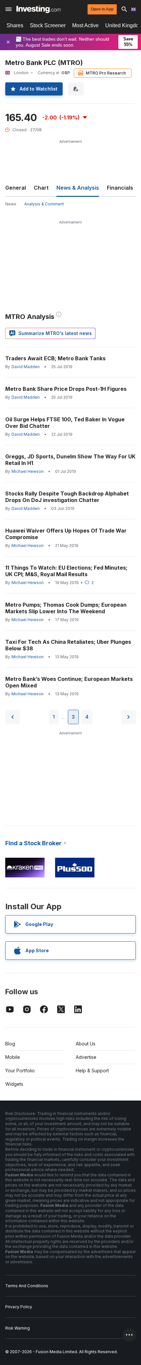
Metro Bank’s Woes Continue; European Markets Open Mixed (69, 682)
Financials (120, 187)
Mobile (12, 1057)
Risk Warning (17, 1328)
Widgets (14, 1084)
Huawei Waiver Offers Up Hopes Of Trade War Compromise (66, 533)
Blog (10, 1043)
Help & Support (92, 1070)
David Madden (25, 366)
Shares (15, 25)
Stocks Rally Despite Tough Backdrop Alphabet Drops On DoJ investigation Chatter (67, 496)
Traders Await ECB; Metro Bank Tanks (55, 358)
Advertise (86, 1057)
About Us (85, 1043)
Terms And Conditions (26, 1285)
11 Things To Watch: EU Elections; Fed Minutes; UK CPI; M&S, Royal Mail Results (66, 571)
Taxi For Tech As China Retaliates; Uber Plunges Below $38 (68, 645)
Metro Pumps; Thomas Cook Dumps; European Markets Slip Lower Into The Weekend (66, 608)
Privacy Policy (18, 1306)
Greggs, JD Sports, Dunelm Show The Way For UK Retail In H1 (70, 459)
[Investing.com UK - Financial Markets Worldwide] (38, 9)
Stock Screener (48, 25)
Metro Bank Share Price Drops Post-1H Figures (66, 389)
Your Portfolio (20, 1070)
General (15, 187)
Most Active (85, 25)
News (10, 203)
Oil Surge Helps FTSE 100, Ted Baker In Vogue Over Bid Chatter (65, 422)
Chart (41, 187)
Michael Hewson (27, 471)
